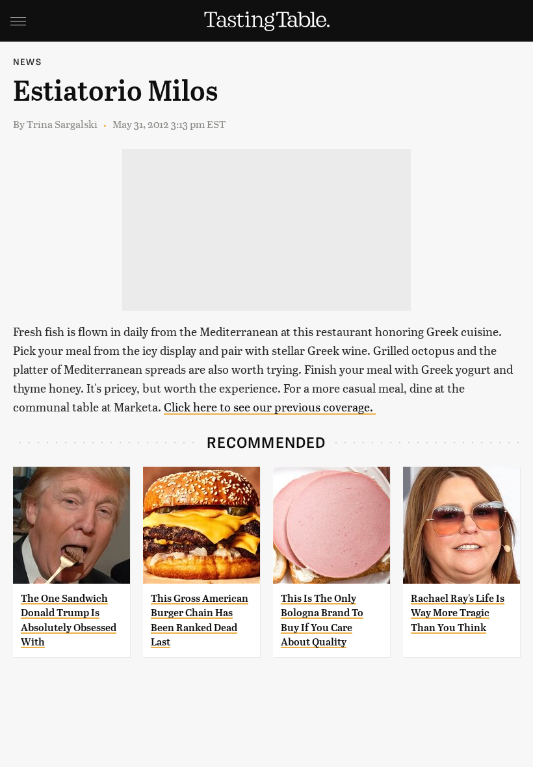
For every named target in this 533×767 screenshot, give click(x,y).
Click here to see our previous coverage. (270, 406)
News (27, 61)
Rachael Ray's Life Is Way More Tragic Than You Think (457, 613)
